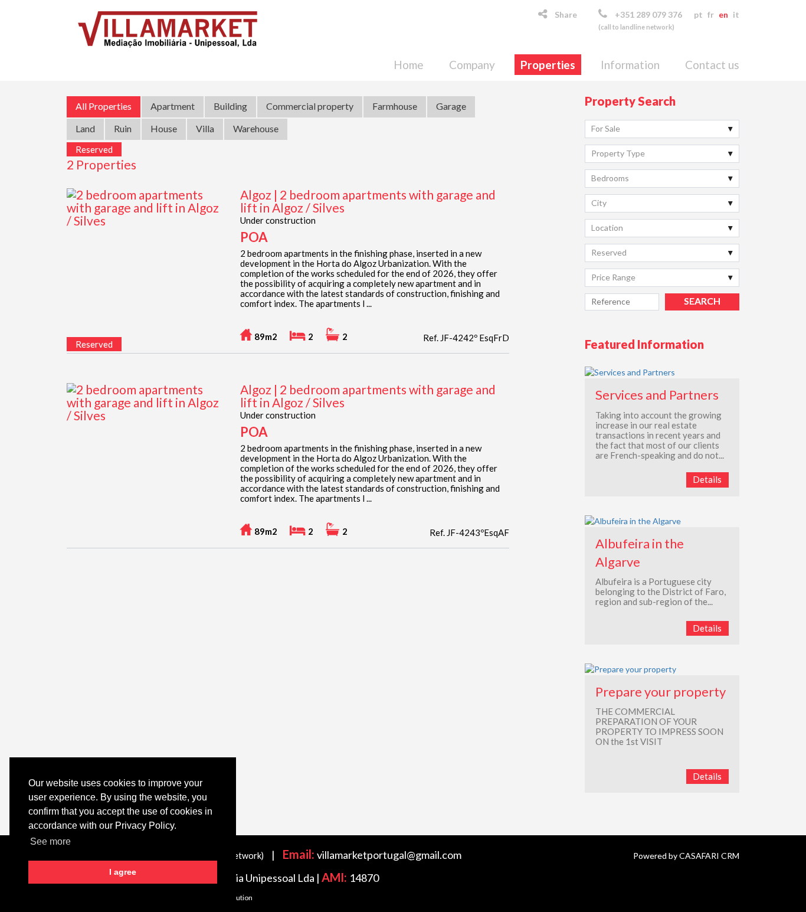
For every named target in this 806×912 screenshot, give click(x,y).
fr (710, 14)
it (736, 14)
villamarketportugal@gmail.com (389, 854)
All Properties (104, 106)
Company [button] (472, 64)
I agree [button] (122, 872)
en (723, 14)
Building (230, 106)
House (163, 128)
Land (85, 128)
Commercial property (309, 106)
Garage (451, 106)
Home (409, 64)
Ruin (123, 128)
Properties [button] (547, 64)
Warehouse (256, 128)
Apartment (172, 106)
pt (698, 14)
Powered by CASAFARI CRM (686, 856)
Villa (205, 128)
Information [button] (630, 64)
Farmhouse (394, 106)
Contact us (712, 64)
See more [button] (50, 841)
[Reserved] (144, 214)
